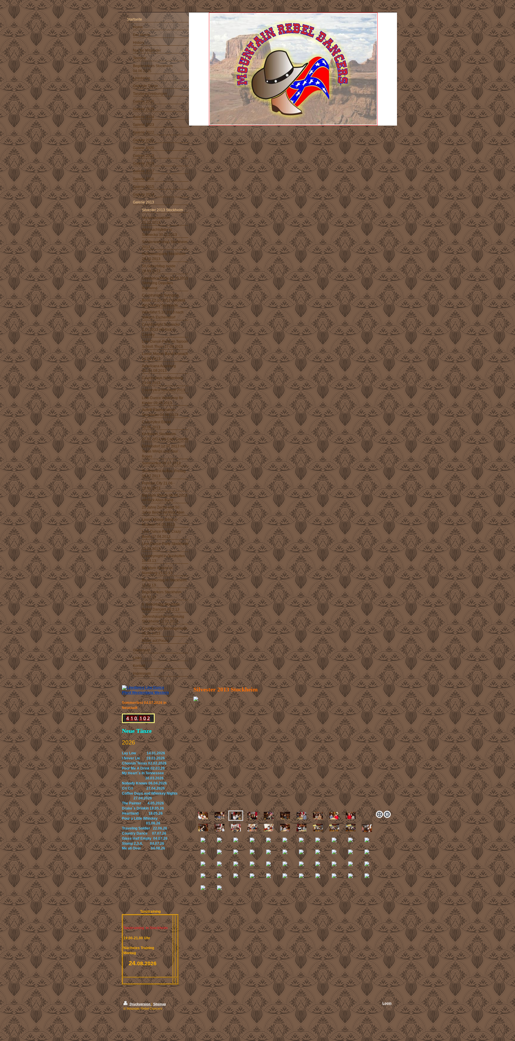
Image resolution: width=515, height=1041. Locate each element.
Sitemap (159, 1004)
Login (387, 1003)
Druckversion (140, 1004)
